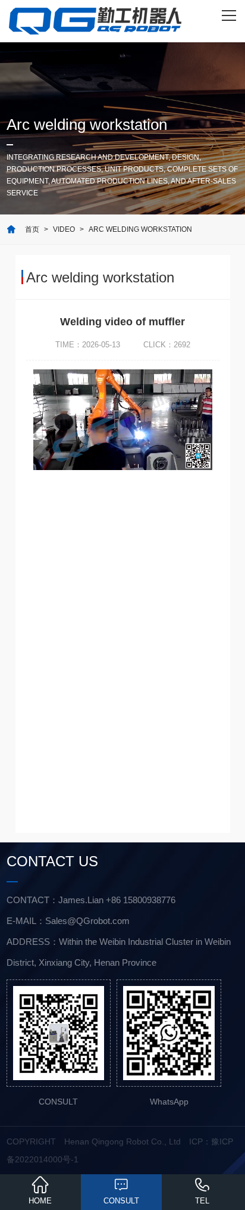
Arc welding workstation (140, 229)
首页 (32, 229)
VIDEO (64, 229)
